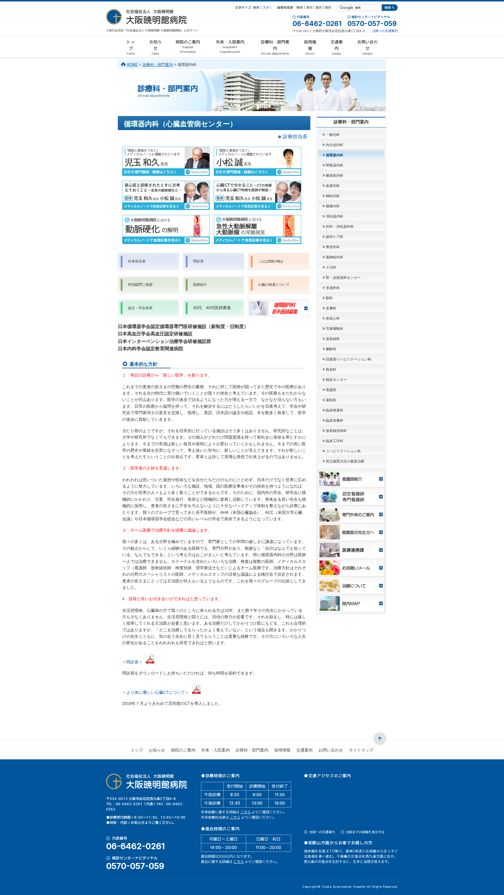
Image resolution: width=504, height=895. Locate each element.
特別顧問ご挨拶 (140, 285)
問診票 (198, 261)
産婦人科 (333, 318)
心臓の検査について (274, 285)
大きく (267, 7)
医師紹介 (200, 285)
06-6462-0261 (317, 24)
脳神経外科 (334, 257)
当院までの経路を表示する (365, 832)
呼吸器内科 (334, 165)
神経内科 (333, 196)
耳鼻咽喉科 (334, 329)
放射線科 (333, 339)
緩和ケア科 (334, 237)
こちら (245, 812)
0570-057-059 (372, 24)
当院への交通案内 (385, 31)
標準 (256, 7)
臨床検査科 (334, 410)
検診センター (336, 380)
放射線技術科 (336, 431)
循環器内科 (334, 155)
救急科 (331, 369)
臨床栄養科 (334, 420)
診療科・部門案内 (158, 64)
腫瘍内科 (333, 206)
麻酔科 (331, 349)
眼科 (329, 298)
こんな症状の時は (270, 261)
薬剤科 (331, 400)
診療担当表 (295, 136)
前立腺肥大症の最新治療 (345, 461)
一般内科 (333, 135)
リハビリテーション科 (343, 451)
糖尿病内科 (334, 176)
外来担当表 (137, 261)
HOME (132, 64)
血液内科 (333, 186)
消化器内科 (334, 216)
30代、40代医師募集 (212, 307)
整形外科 (333, 247)
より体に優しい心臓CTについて (155, 692)
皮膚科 (331, 308)
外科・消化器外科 (340, 227)
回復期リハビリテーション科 (348, 359)
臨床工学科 (334, 441)
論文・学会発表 (140, 308)
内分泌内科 (334, 145)
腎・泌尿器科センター (343, 278)
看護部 (331, 390)
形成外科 (333, 288)
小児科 (331, 267)
